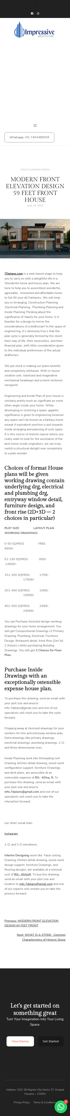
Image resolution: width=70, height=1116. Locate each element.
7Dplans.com (13, 274)
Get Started (51, 1041)
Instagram (11, 834)
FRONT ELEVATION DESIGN (35, 169)
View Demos (20, 1041)
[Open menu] (35, 5)
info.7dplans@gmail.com (36, 884)
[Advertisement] (35, 82)
